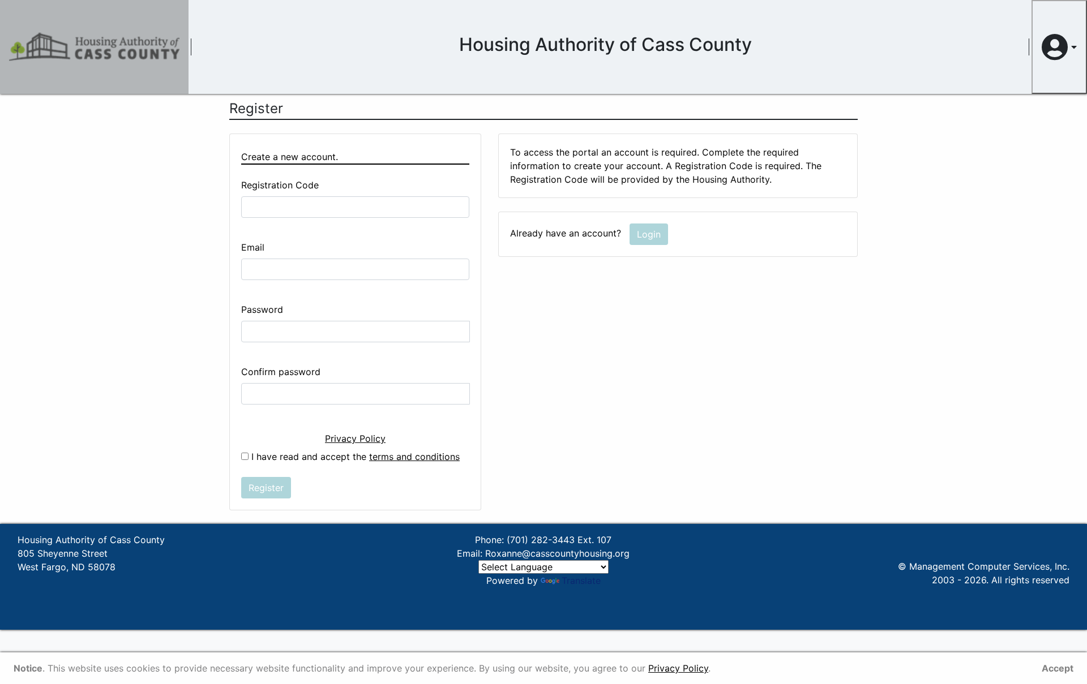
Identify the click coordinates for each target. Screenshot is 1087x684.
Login (649, 234)
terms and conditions (414, 456)
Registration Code (280, 185)
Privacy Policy (355, 438)
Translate (581, 580)
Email (252, 247)
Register (266, 487)
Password (262, 309)
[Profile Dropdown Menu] (1059, 47)
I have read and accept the (354, 456)
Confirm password (280, 371)
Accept (1057, 668)
